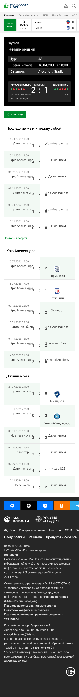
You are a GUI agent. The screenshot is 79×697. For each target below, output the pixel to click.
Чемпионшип (21, 49)
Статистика (15, 114)
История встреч (16, 238)
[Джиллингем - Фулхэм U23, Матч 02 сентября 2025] (57, 89)
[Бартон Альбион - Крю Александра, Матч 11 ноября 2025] (16, 89)
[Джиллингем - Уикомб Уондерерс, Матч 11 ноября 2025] (65, 89)
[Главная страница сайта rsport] (25, 6)
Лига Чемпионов (28, 15)
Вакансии (11, 554)
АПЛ (74, 15)
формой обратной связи (56, 643)
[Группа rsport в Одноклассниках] (62, 505)
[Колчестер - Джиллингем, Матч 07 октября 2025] (60, 89)
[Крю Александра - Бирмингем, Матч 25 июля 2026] (24, 89)
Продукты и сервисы (61, 537)
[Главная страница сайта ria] (4, 6)
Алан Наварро (23, 94)
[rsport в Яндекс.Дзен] (29, 505)
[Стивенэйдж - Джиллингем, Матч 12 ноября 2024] (55, 89)
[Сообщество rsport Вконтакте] (45, 505)
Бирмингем (57, 275)
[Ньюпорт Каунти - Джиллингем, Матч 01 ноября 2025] (62, 89)
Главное (9, 15)
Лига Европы (60, 15)
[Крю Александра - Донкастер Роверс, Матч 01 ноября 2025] (14, 89)
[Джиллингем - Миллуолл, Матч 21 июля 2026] (67, 89)
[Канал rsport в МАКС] (12, 505)
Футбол (13, 43)
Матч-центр (10, 25)
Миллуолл (57, 401)
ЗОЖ (68, 530)
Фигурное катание (32, 530)
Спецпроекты (14, 537)
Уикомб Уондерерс (57, 423)
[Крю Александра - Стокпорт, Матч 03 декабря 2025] (19, 89)
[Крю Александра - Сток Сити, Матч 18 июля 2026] (21, 89)
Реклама (35, 537)
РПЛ (45, 15)
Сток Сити (57, 298)
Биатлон (55, 530)
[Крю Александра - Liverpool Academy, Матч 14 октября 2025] (11, 89)
